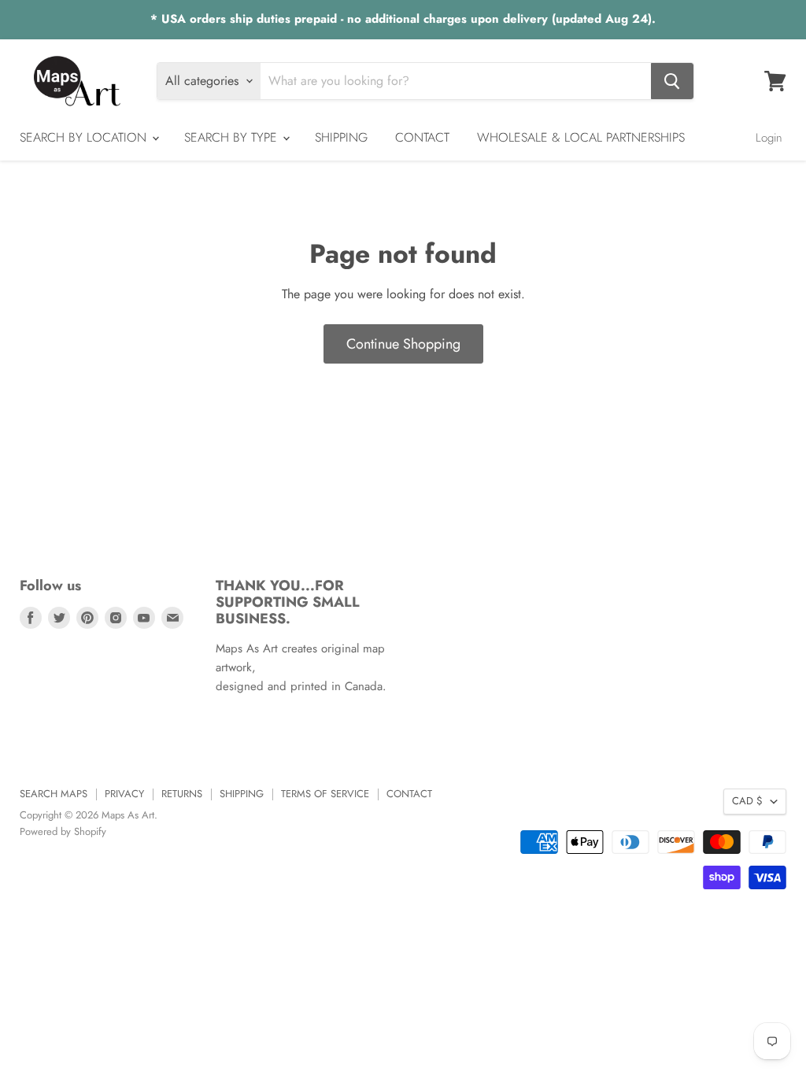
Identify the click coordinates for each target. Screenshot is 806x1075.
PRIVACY (124, 793)
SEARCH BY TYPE (232, 137)
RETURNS (181, 793)
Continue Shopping (403, 344)
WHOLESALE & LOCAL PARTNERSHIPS (581, 137)
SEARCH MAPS (53, 793)
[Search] (672, 81)
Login (769, 137)
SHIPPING (341, 137)
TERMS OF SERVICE (325, 793)
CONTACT (422, 137)
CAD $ (747, 800)
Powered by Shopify (63, 831)
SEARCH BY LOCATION (85, 137)
